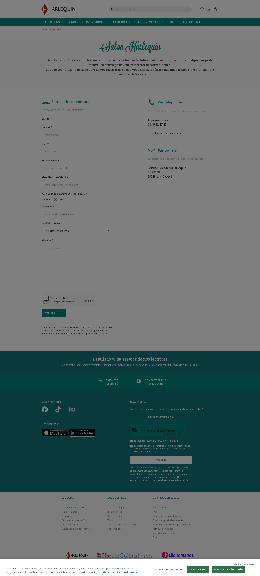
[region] (130, 567)
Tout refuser (198, 569)
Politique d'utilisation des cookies (119, 572)
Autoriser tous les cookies (228, 569)
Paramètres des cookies (168, 569)
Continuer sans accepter (245, 564)
